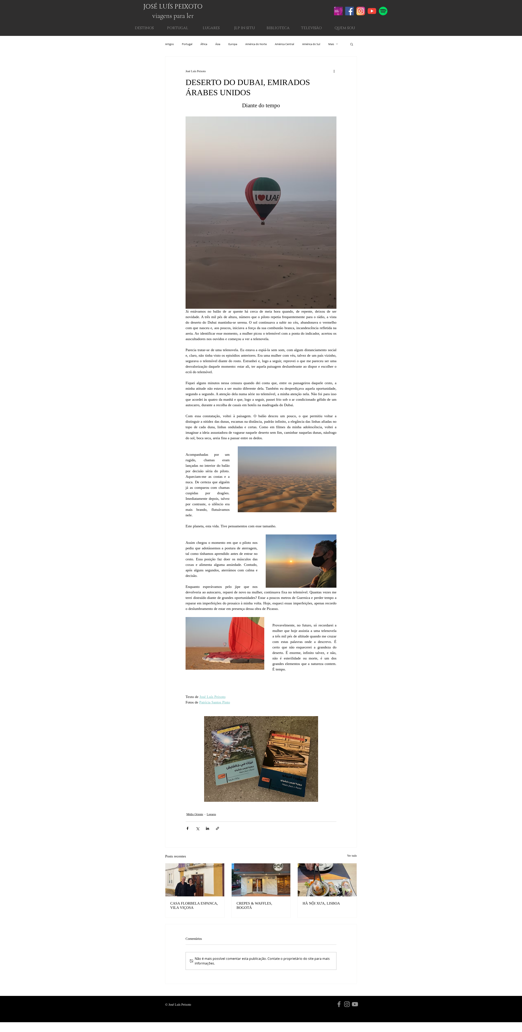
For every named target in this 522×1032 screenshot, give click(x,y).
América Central (284, 44)
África (203, 44)
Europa (232, 44)
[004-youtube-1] (372, 11)
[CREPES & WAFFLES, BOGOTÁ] (261, 879)
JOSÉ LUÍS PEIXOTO (172, 6)
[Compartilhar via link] (217, 828)
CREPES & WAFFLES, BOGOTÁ (254, 905)
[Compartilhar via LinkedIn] (207, 828)
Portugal (187, 44)
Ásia (217, 44)
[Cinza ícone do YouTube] (355, 1004)
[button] (344, 28)
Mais (331, 44)
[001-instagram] (360, 11)
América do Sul (311, 44)
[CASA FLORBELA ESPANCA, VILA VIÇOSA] (194, 879)
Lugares (211, 814)
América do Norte (256, 44)
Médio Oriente (194, 814)
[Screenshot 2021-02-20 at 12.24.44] (338, 11)
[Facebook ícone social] (349, 11)
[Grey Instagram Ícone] (347, 1004)
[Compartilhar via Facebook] (187, 828)
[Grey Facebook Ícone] (339, 1004)
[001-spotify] (383, 11)
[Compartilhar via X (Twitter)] (197, 828)
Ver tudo (352, 855)
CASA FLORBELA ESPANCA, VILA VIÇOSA (194, 905)
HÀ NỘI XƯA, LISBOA (321, 903)
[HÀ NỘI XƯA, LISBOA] (327, 879)
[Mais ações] (334, 71)
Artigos (169, 44)
